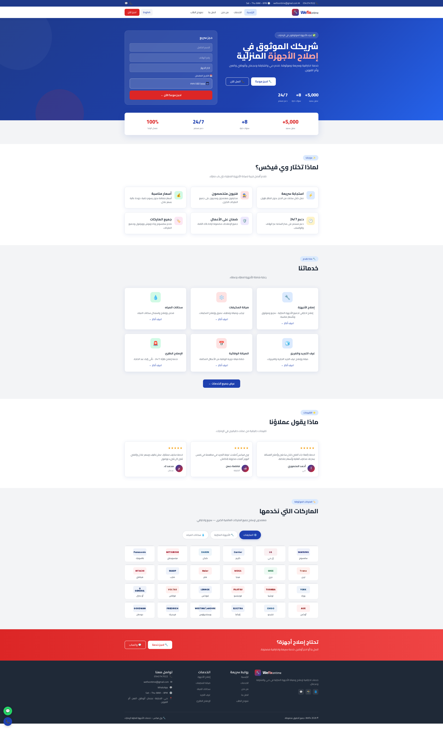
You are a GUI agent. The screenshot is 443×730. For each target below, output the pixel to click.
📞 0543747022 (310, 3)
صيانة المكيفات (203, 683)
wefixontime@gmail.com (156, 682)
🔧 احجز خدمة (160, 644)
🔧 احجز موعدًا (263, 81)
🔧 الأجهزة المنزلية (224, 535)
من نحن (225, 12)
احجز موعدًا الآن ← (171, 95)
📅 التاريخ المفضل (203, 76)
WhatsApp (163, 687)
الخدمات (238, 12)
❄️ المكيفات (250, 535)
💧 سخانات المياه (195, 535)
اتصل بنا (212, 12)
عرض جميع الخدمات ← (222, 383)
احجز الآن (132, 12)
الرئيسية (250, 12)
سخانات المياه (203, 689)
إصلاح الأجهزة (204, 677)
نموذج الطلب (196, 12)
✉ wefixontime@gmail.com (286, 3)
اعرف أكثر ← (287, 323)
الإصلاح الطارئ (203, 701)
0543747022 (161, 676)
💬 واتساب (135, 644)
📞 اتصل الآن (237, 81)
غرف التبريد (205, 695)
